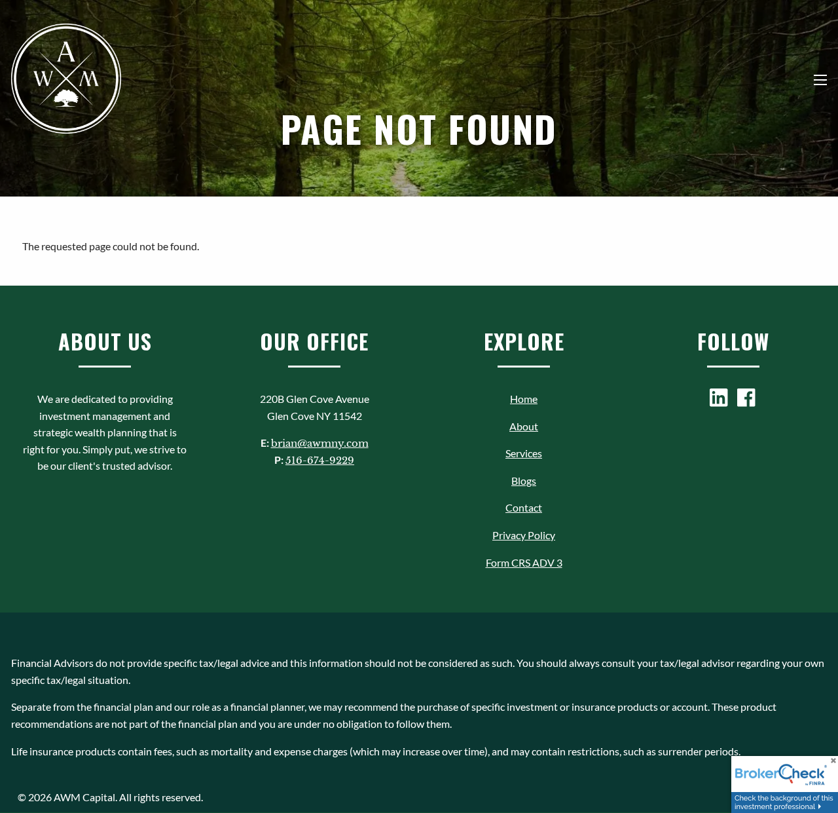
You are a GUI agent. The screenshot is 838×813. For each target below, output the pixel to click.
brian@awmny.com (320, 443)
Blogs (523, 480)
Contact (523, 507)
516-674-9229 (319, 460)
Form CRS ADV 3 (524, 562)
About (523, 426)
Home (523, 398)
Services (523, 453)
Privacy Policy (523, 535)
